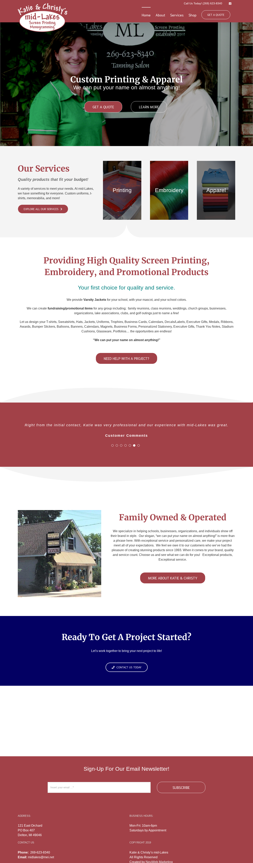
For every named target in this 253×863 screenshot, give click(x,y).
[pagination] (112, 445)
